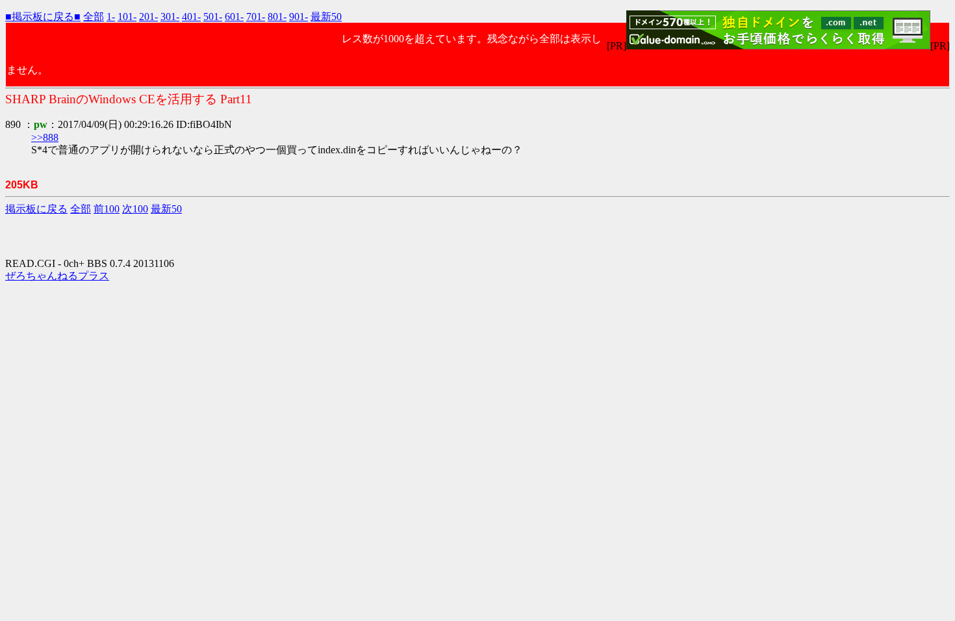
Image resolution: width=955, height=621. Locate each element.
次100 (135, 208)
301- (169, 16)
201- (148, 16)
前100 (107, 208)
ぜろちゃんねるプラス (57, 275)
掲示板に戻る (36, 208)
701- (255, 16)
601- (234, 16)
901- (298, 16)
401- (191, 16)
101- (127, 16)
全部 (93, 16)
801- (277, 16)
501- (212, 16)
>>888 (44, 137)
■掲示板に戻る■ (43, 16)
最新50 (326, 16)
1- (111, 16)
